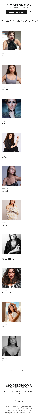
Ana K (5, 191)
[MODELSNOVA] (19, 6)
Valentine (8, 259)
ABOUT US (8, 392)
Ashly (5, 123)
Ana (4, 225)
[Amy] (11, 346)
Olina (5, 89)
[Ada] (11, 142)
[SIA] (11, 40)
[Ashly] (11, 108)
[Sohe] (11, 312)
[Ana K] (11, 176)
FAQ (19, 394)
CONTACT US (20, 392)
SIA (3, 55)
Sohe (5, 327)
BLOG (30, 392)
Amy (4, 360)
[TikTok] (23, 401)
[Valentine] (11, 244)
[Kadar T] (11, 278)
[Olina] (11, 74)
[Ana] (11, 210)
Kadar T (6, 293)
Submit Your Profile (16, 12)
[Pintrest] (19, 401)
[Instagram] (15, 401)
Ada (4, 157)
